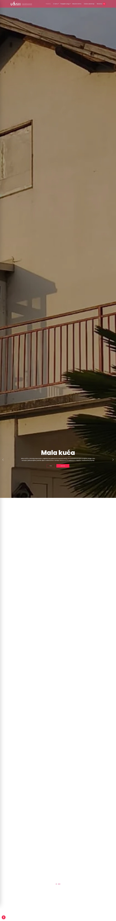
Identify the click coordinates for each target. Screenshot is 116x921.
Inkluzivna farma (76, 4)
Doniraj (63, 467)
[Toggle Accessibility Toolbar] (4, 917)
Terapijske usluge (65, 4)
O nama (55, 4)
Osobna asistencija (89, 4)
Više (51, 467)
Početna (48, 4)
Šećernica (99, 4)
